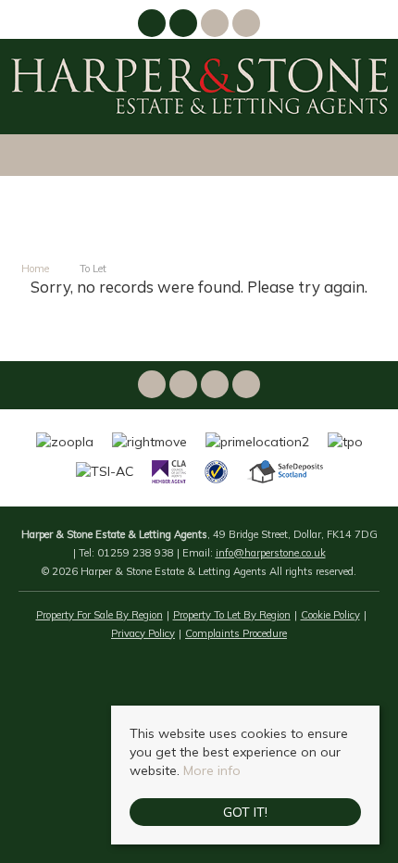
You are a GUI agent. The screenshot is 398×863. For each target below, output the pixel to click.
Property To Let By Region (232, 614)
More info (212, 770)
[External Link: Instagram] (185, 26)
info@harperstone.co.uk (271, 552)
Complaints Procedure (236, 633)
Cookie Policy (330, 614)
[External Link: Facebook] (153, 26)
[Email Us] (215, 23)
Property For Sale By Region (99, 614)
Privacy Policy (143, 633)
